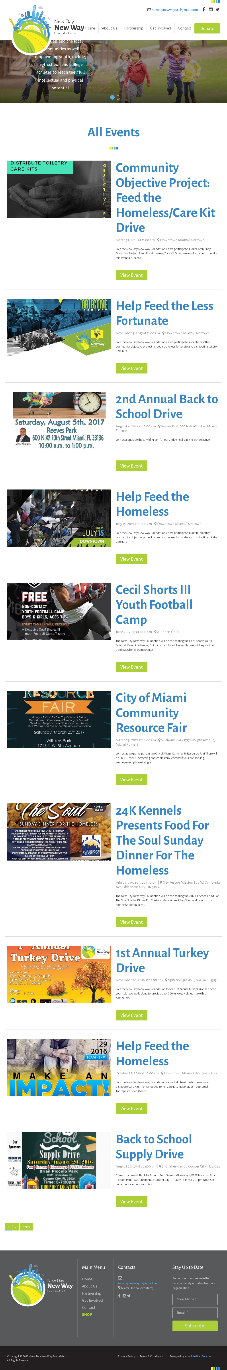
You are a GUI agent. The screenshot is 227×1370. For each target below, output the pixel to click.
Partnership (133, 28)
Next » (27, 1227)
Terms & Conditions (151, 1356)
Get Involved (160, 28)
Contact (184, 28)
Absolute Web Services (198, 1356)
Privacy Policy (126, 1356)
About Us (109, 28)
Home (90, 28)
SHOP (87, 1314)
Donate (207, 28)
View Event (131, 275)
